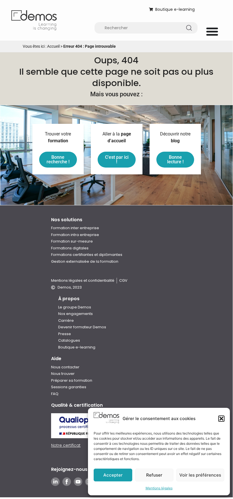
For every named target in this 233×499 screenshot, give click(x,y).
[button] (221, 418)
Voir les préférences (200, 475)
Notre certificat (66, 445)
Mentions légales (159, 488)
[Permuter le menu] (212, 31)
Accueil (53, 46)
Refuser (154, 475)
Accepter (113, 475)
